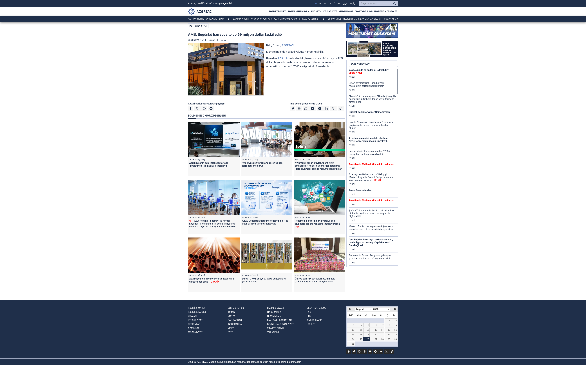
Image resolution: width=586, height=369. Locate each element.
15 (389, 330)
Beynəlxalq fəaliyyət (280, 324)
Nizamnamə (274, 316)
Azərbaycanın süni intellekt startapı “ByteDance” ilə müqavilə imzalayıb (208, 164)
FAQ (309, 312)
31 (353, 344)
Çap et (212, 40)
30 (395, 339)
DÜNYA (231, 316)
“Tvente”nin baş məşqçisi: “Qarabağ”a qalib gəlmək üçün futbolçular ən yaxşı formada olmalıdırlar (372, 99)
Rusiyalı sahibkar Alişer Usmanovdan (369, 112)
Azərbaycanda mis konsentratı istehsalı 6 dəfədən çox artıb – (211, 280)
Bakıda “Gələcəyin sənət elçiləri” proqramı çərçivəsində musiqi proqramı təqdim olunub (371, 125)
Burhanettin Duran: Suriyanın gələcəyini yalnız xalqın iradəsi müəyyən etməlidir (370, 257)
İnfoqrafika (235, 324)
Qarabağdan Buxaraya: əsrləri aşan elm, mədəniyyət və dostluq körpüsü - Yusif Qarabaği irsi (371, 242)
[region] (373, 168)
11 (361, 330)
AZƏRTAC (288, 45)
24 (353, 339)
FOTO (230, 332)
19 (368, 334)
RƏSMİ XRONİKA (277, 11)
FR (334, 3)
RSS (309, 316)
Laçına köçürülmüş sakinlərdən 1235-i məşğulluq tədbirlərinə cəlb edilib (369, 152)
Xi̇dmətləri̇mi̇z (275, 328)
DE (330, 3)
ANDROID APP (314, 320)
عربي (345, 3)
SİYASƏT (315, 11)
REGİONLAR (194, 324)
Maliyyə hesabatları (279, 320)
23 (395, 334)
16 (395, 330)
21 (382, 334)
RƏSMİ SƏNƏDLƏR (298, 11)
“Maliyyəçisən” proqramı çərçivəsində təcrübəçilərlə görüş (262, 164)
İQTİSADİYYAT (330, 11)
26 (368, 339)
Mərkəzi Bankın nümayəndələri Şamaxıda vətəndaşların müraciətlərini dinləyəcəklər (371, 228)
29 (389, 339)
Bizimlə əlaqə (275, 308)
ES (339, 3)
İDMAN (231, 312)
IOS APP (311, 324)
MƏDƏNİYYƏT (346, 11)
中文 (352, 3)
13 (376, 330)
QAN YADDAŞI (235, 320)
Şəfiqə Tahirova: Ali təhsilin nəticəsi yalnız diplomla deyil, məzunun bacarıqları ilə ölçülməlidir (371, 213)
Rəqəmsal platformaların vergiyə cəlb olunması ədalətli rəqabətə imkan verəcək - (318, 223)
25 (361, 339)
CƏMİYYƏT (360, 11)
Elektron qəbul (316, 308)
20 (376, 334)
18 (361, 334)
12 (368, 330)
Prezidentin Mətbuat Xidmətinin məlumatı (371, 164)
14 (382, 330)
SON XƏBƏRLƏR (360, 63)
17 (353, 334)
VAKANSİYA (273, 332)
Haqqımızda (274, 312)
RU (320, 3)
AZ (316, 3)
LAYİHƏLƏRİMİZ (376, 11)
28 (382, 339)
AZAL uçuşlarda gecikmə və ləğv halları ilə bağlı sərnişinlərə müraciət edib (265, 222)
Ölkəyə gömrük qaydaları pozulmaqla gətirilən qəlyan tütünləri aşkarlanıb (315, 280)
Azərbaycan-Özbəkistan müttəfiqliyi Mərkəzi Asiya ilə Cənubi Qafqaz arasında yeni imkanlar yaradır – (371, 177)
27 (376, 339)
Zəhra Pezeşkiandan (360, 190)
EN (325, 3)
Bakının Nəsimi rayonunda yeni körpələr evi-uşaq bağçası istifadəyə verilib (253, 19)
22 (389, 334)
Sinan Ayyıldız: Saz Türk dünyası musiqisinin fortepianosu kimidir (366, 84)
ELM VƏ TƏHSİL (236, 308)
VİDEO (390, 11)
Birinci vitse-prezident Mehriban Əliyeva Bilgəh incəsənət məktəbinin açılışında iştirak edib (357, 19)
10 (353, 330)
